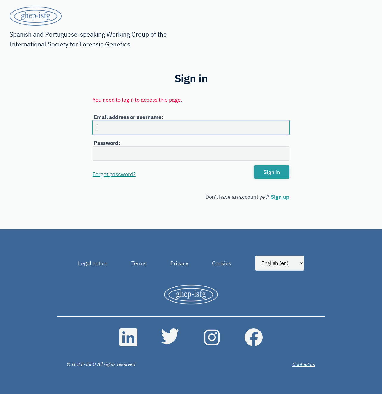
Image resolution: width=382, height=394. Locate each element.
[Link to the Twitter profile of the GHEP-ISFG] (170, 337)
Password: (107, 142)
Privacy (179, 263)
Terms (139, 263)
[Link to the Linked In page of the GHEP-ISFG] (128, 337)
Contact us (303, 364)
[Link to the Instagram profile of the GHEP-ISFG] (212, 337)
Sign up (280, 196)
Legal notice (92, 263)
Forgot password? (114, 174)
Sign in (272, 172)
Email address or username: (128, 117)
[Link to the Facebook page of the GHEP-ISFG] (254, 337)
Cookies (221, 263)
